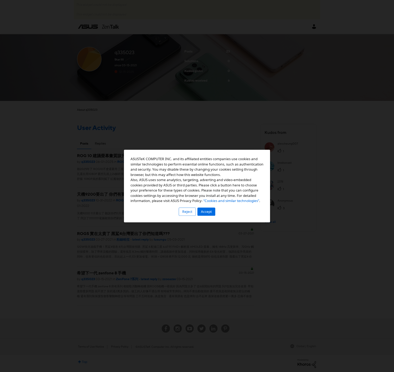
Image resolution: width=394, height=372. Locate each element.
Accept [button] (206, 211)
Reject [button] (187, 211)
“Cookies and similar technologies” (231, 200)
